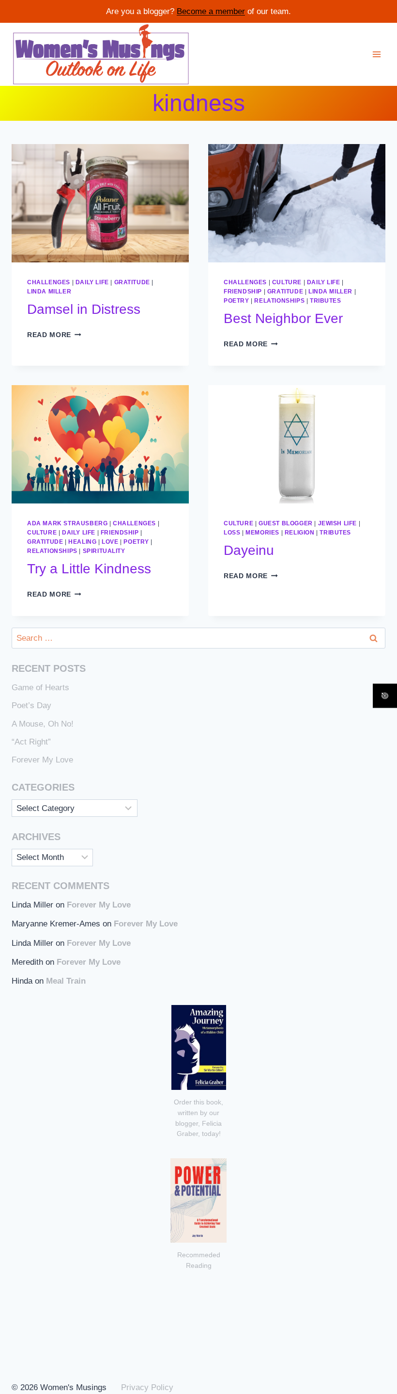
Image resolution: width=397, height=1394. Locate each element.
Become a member (211, 11)
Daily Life (92, 282)
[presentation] (100, 203)
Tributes (325, 300)
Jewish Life (337, 523)
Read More (54, 335)
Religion (300, 532)
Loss (232, 532)
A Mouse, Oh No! (43, 724)
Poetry (236, 300)
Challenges (48, 282)
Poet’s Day (31, 705)
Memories (262, 532)
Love (110, 541)
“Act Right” (31, 741)
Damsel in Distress (83, 309)
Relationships (279, 300)
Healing (82, 541)
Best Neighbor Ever (283, 318)
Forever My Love (42, 759)
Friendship (243, 291)
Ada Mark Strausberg (67, 523)
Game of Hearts (40, 687)
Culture (287, 282)
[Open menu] (376, 54)
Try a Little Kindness (91, 568)
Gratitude (132, 282)
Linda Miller (49, 291)
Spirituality (104, 551)
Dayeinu (249, 550)
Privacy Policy (147, 1387)
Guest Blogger (286, 523)
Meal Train (66, 981)
